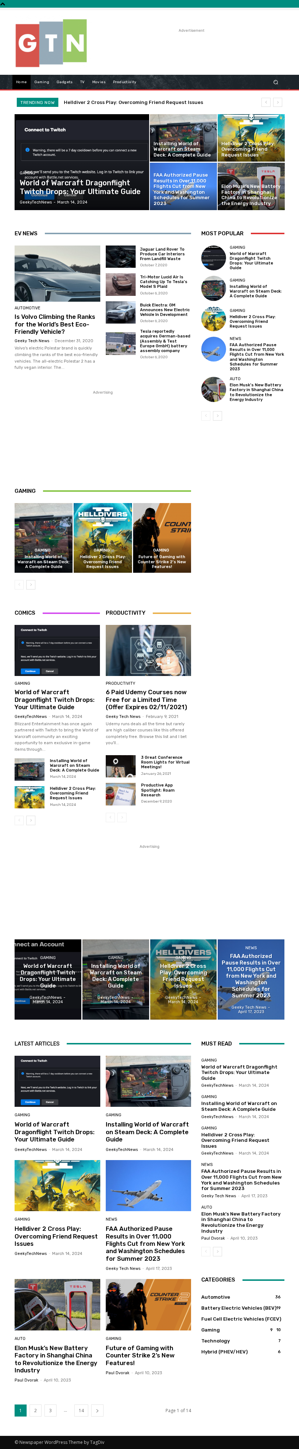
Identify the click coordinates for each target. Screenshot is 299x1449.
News (235, 339)
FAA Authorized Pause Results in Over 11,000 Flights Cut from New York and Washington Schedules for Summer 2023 (257, 357)
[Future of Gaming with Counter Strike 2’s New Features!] (162, 538)
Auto (235, 379)
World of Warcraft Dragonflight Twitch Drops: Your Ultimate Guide (54, 699)
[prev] (266, 102)
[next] (277, 102)
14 (81, 1410)
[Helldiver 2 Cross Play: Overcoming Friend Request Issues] (251, 138)
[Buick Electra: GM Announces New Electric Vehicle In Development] (121, 312)
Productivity (120, 683)
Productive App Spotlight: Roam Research (158, 790)
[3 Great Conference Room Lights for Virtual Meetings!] (121, 766)
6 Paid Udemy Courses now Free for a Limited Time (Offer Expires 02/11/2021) (146, 699)
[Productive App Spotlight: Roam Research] (121, 794)
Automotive (27, 308)
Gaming (27, 173)
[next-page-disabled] (122, 817)
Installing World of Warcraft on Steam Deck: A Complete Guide (44, 562)
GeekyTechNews (31, 716)
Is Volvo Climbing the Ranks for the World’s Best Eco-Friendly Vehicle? (55, 324)
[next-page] (30, 585)
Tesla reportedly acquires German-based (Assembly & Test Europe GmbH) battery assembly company (165, 341)
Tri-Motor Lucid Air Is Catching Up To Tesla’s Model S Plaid (163, 282)
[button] (276, 82)
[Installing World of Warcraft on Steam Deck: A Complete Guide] (183, 138)
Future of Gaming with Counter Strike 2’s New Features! (162, 562)
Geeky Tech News (32, 341)
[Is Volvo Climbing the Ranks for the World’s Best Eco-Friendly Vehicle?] (57, 274)
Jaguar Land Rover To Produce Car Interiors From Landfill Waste (162, 254)
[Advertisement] (183, 45)
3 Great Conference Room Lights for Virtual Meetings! (165, 762)
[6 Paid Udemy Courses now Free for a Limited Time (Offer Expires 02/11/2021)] (148, 650)
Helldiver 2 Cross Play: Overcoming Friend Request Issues (103, 562)
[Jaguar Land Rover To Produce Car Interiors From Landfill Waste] (121, 257)
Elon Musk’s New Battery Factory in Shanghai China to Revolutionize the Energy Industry (256, 392)
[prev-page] (19, 585)
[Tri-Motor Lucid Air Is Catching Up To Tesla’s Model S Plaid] (121, 284)
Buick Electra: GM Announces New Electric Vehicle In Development (165, 310)
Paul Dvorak (26, 1380)
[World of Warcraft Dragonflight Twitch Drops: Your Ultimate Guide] (82, 162)
